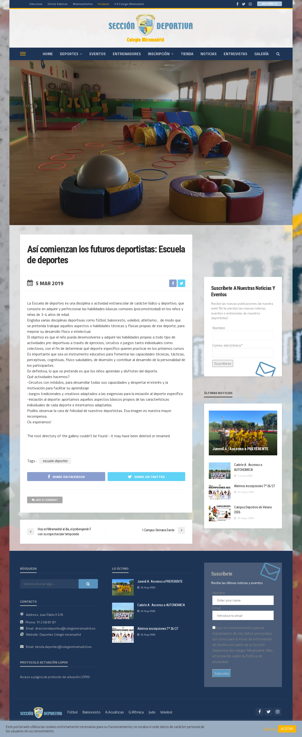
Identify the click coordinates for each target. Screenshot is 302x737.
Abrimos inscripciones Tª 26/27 (254, 486)
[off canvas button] (23, 54)
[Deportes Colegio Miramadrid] (151, 28)
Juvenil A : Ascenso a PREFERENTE (240, 448)
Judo (151, 712)
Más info (270, 729)
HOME (48, 54)
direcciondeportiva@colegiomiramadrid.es (65, 628)
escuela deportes (55, 461)
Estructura (35, 4)
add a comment (47, 500)
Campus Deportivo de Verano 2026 (253, 509)
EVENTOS (97, 54)
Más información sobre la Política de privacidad (242, 655)
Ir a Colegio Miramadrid (129, 4)
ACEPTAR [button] (287, 728)
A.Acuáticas (114, 712)
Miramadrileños (82, 4)
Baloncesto (91, 712)
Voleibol (166, 712)
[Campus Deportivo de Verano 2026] (220, 513)
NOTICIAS (209, 54)
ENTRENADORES (127, 54)
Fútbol (72, 712)
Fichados (103, 4)
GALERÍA (261, 54)
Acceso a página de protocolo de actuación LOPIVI (55, 676)
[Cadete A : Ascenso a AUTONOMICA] (220, 470)
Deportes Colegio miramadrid (60, 634)
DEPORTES (69, 54)
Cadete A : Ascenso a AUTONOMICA (248, 467)
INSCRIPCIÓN (159, 54)
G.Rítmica (136, 712)
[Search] (278, 54)
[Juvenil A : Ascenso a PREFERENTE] (243, 433)
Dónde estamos (57, 4)
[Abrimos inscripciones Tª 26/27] (220, 492)
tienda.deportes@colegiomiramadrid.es (63, 646)
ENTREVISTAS (235, 54)
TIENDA (187, 54)
